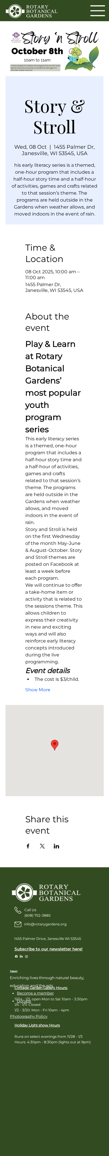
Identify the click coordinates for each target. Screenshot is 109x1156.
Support (13, 971)
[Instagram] (26, 956)
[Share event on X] (42, 846)
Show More (37, 689)
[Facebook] (16, 956)
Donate (24, 1001)
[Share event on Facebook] (28, 846)
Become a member (35, 993)
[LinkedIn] (21, 956)
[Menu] (98, 10)
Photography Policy (28, 1016)
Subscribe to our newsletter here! (49, 949)
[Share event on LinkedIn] (56, 846)
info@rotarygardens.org (45, 924)
